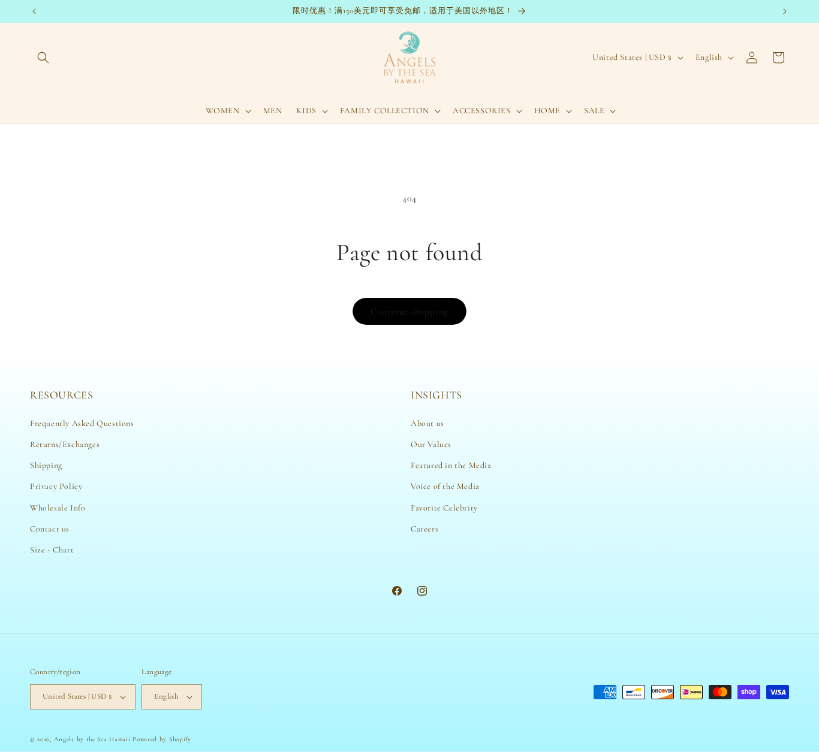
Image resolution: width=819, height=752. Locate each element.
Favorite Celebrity (444, 508)
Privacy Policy (56, 486)
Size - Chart (52, 550)
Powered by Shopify (162, 739)
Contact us (50, 529)
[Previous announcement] (34, 11)
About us (427, 423)
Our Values (431, 444)
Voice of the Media (445, 486)
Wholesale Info (57, 508)
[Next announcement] (785, 11)
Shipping (46, 465)
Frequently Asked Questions (82, 423)
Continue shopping (409, 311)
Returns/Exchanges (65, 444)
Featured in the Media (451, 465)
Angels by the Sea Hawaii (93, 739)
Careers (424, 529)
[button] (43, 57)
